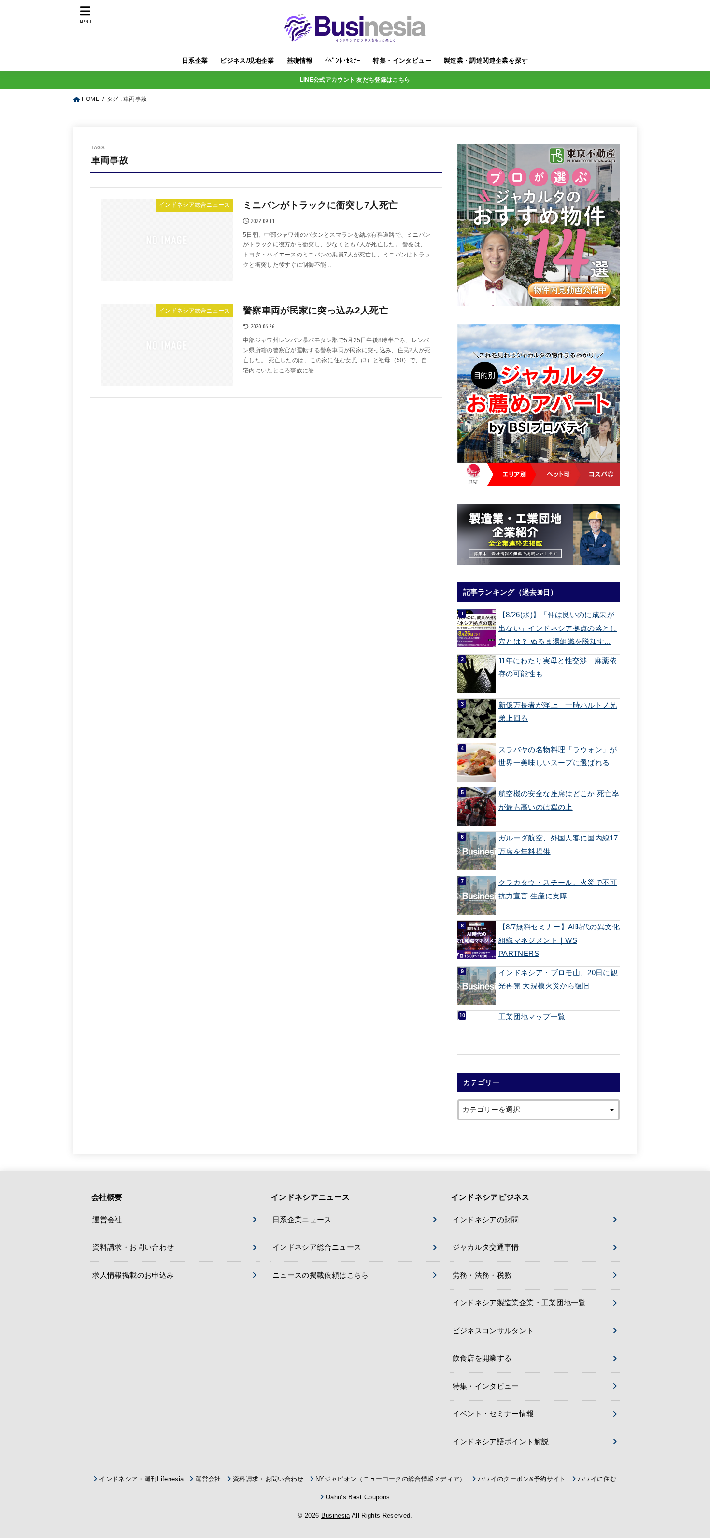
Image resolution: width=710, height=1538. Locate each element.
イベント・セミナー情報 (493, 1414)
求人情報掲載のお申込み (133, 1275)
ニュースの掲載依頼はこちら (320, 1275)
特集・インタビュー (402, 60)
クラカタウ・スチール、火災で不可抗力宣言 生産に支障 (557, 889)
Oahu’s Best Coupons (358, 1497)
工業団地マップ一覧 (531, 1017)
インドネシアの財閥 (486, 1220)
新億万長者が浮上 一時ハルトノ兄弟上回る (557, 712)
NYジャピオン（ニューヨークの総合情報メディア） (390, 1478)
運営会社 (107, 1220)
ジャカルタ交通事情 (486, 1247)
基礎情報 (300, 60)
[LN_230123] (538, 405)
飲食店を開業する (482, 1358)
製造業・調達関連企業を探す (486, 60)
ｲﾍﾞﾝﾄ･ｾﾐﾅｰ (343, 60)
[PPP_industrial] (538, 534)
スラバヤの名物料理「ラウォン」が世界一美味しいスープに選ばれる (557, 756)
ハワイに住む (597, 1478)
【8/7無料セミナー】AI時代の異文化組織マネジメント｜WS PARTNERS (559, 940)
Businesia (335, 1515)
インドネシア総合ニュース (316, 1247)
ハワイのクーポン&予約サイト (522, 1478)
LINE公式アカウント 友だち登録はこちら (355, 79)
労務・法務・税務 (482, 1275)
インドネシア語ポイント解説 (501, 1442)
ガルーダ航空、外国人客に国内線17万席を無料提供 (558, 844)
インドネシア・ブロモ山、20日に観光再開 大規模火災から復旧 (558, 979)
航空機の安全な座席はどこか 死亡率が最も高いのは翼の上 (558, 800)
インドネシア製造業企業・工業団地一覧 (519, 1303)
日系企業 (195, 60)
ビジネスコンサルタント (493, 1331)
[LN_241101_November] (538, 225)
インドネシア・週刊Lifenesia (141, 1478)
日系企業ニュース (302, 1220)
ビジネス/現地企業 (247, 60)
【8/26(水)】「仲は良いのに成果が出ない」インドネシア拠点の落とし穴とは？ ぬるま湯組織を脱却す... (557, 628)
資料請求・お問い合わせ (133, 1247)
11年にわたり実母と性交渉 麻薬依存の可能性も (557, 667)
